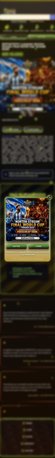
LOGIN (39, 246)
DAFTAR (16, 246)
